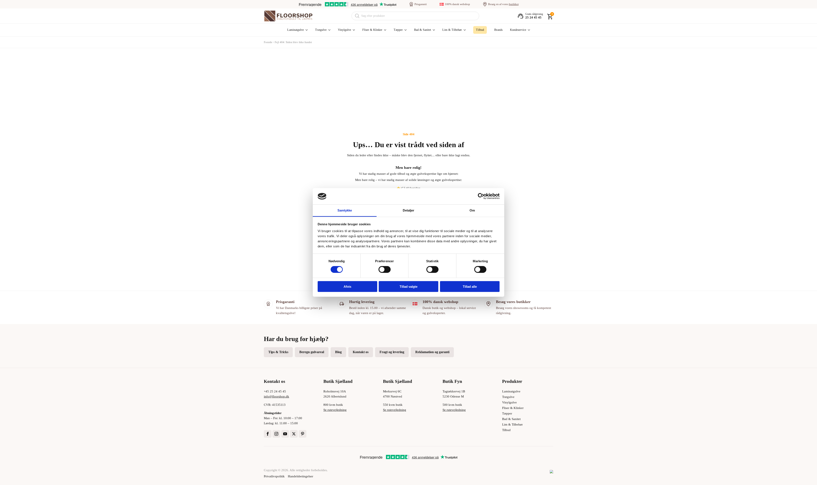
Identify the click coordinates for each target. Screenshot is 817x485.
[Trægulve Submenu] (328, 30)
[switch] (385, 269)
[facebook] (267, 434)
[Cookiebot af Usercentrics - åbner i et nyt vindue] (481, 196)
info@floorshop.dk (276, 396)
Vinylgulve (344, 29)
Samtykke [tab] (344, 210)
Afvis (347, 286)
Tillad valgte (408, 286)
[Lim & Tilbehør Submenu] (464, 30)
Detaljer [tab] (408, 210)
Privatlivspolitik (274, 476)
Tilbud (506, 430)
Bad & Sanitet (422, 29)
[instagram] (276, 434)
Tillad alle (470, 286)
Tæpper (398, 29)
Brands (498, 29)
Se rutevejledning (335, 410)
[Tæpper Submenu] (405, 30)
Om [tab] (472, 210)
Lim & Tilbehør (452, 29)
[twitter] (294, 434)
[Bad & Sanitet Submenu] (433, 30)
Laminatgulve (295, 29)
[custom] (302, 434)
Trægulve (321, 29)
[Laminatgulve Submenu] (306, 30)
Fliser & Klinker (372, 29)
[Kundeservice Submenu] (528, 30)
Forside (268, 42)
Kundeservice (518, 29)
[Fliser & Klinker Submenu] (384, 30)
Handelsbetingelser (300, 476)
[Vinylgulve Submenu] (353, 30)
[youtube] (285, 434)
